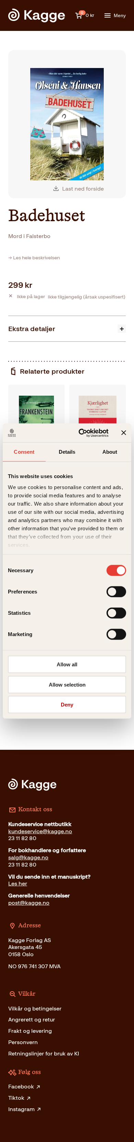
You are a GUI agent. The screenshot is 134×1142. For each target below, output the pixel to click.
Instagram (21, 1109)
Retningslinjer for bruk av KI (43, 1053)
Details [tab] (67, 452)
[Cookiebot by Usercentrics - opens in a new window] (81, 432)
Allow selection (67, 684)
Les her (17, 883)
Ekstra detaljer (31, 329)
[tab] (67, 329)
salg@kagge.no (28, 857)
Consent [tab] (24, 452)
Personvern (23, 1042)
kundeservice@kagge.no (40, 831)
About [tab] (110, 452)
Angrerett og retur (31, 1019)
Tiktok (16, 1098)
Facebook (21, 1086)
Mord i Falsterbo (29, 236)
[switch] (116, 591)
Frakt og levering (30, 1031)
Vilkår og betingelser (35, 1008)
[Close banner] (123, 432)
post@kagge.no (28, 903)
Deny (67, 705)
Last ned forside (83, 188)
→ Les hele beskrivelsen (34, 258)
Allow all (67, 664)
